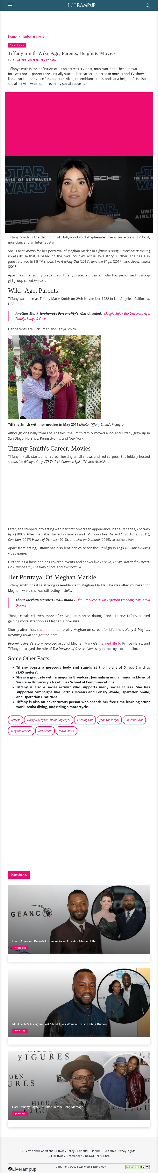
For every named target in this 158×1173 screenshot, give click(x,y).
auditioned (52, 629)
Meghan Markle (21, 731)
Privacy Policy (65, 1151)
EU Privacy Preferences (66, 1156)
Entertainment (33, 36)
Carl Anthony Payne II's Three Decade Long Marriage (47, 1107)
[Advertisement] (79, 121)
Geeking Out (85, 720)
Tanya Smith (66, 731)
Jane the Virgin (109, 720)
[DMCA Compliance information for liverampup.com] (137, 1168)
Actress (15, 720)
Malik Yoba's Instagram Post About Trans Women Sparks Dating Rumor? (59, 1024)
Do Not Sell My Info (97, 1156)
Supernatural (134, 720)
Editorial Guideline (89, 1151)
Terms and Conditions (38, 1151)
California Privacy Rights (119, 1151)
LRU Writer (19, 60)
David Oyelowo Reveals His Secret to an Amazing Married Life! (54, 941)
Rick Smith (45, 731)
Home (12, 36)
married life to (110, 643)
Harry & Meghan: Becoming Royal (48, 720)
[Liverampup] (80, 5)
